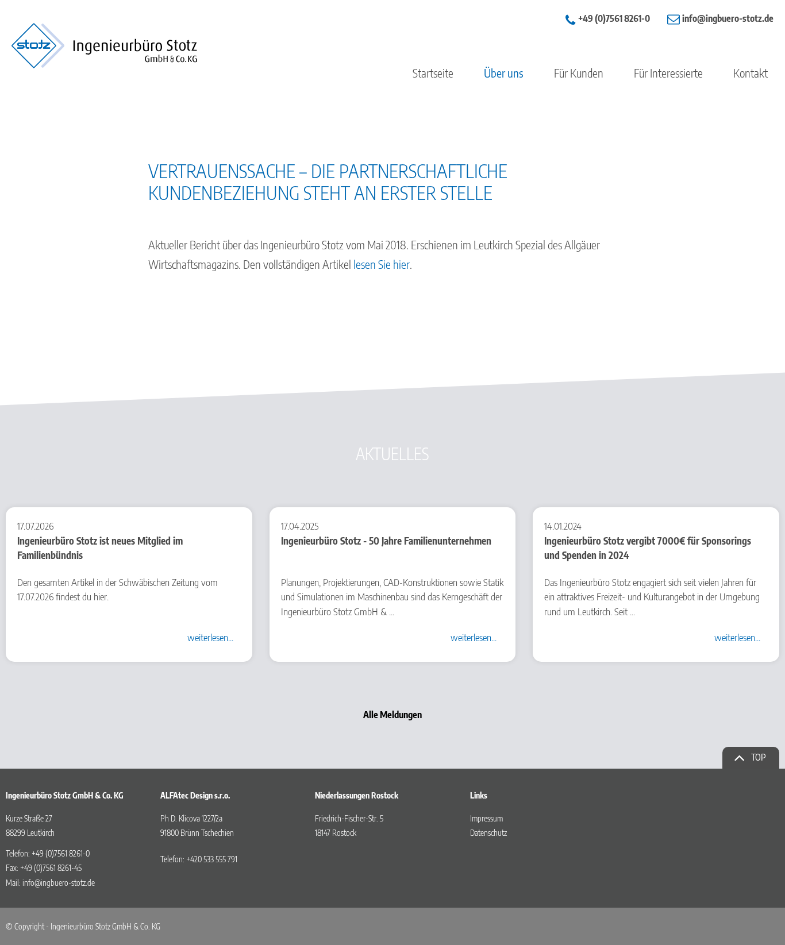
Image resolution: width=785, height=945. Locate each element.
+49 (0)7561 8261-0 (614, 18)
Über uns (504, 72)
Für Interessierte (668, 72)
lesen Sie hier (381, 264)
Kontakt (750, 72)
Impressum (486, 818)
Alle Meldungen (392, 714)
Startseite (433, 72)
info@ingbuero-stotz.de (58, 883)
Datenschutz (488, 833)
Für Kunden (578, 72)
